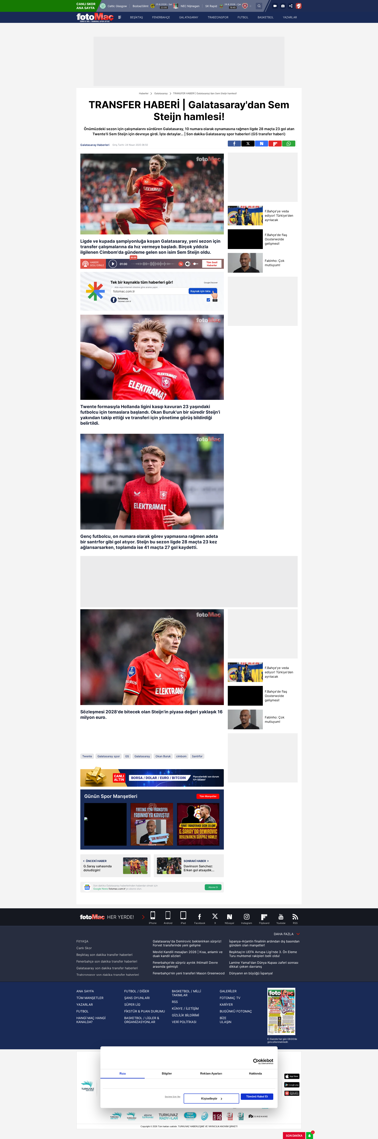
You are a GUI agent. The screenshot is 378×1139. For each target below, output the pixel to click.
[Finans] (152, 777)
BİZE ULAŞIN (225, 1020)
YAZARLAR (84, 1005)
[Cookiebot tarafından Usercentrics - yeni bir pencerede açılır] (256, 1061)
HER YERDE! (120, 917)
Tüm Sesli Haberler (211, 264)
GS (127, 756)
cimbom (181, 756)
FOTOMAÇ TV (230, 998)
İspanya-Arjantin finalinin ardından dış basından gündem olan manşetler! (264, 943)
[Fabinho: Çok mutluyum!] (245, 263)
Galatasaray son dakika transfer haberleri (107, 968)
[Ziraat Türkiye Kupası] (299, 6)
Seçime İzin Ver (172, 1096)
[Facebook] (234, 143)
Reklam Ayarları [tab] (211, 1073)
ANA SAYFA (85, 991)
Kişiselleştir (209, 1098)
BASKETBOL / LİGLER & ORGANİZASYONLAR (141, 1020)
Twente (87, 756)
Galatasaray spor (108, 756)
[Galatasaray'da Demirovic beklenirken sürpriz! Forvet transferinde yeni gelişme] (198, 824)
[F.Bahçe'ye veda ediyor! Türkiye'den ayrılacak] (245, 215)
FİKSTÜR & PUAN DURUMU (144, 1011)
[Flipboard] (275, 143)
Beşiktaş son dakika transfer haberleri (104, 955)
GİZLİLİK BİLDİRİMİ (185, 1015)
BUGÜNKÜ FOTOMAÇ (236, 1011)
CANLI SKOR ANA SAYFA (85, 6)
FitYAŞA (82, 941)
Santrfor (197, 756)
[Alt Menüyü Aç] (120, 17)
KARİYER (226, 1005)
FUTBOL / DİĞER (136, 991)
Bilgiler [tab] (167, 1073)
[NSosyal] (261, 143)
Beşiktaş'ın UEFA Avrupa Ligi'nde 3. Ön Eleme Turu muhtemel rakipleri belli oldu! (263, 954)
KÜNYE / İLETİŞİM (185, 1008)
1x (181, 263)
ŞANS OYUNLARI (137, 998)
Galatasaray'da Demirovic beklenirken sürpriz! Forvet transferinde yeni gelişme (187, 943)
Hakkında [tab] (255, 1073)
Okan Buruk (163, 756)
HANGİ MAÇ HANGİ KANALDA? (91, 1020)
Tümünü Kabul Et (257, 1096)
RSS (175, 1002)
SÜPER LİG (132, 1005)
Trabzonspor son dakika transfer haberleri (107, 975)
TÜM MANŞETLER (89, 998)
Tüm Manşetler (208, 796)
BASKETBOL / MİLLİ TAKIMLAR (186, 993)
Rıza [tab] (123, 1073)
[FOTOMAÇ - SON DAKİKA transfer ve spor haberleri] (95, 17)
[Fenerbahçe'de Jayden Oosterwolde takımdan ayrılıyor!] (105, 824)
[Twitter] (248, 143)
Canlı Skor (84, 948)
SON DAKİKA (294, 1135)
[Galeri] (283, 6)
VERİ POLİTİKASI (184, 1022)
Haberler (143, 93)
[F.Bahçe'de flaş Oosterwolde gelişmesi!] (245, 239)
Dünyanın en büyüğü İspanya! (251, 973)
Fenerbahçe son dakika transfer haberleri (106, 961)
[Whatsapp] (288, 143)
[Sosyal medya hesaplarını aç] (291, 6)
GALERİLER (228, 991)
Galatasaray (161, 93)
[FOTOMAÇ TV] (275, 6)
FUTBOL (82, 1011)
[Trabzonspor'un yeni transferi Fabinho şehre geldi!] (152, 824)
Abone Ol (213, 887)
